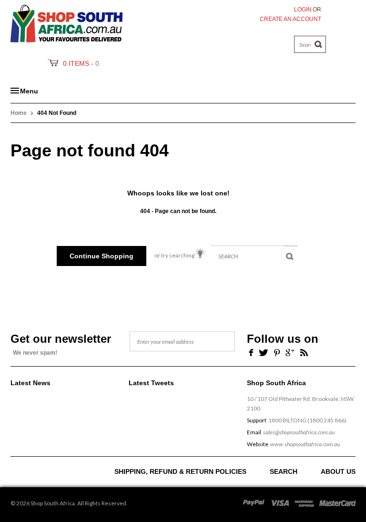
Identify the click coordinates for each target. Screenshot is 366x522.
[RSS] (304, 352)
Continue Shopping (101, 256)
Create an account (290, 19)
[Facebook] (250, 352)
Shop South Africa (52, 503)
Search (283, 471)
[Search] (319, 44)
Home (18, 113)
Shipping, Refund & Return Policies (180, 471)
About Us (338, 471)
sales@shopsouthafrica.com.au (299, 432)
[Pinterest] (277, 352)
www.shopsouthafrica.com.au (305, 444)
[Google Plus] (290, 352)
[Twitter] (263, 352)
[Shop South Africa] (66, 21)
